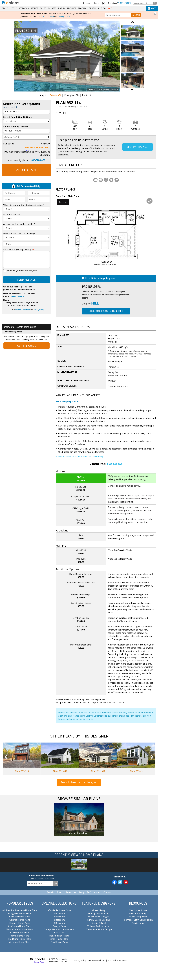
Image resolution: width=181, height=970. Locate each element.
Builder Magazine (138, 916)
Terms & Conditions (45, 16)
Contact (107, 892)
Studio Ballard (99, 923)
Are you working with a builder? (19, 224)
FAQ (89, 892)
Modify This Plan (137, 147)
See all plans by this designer (79, 782)
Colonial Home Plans (19, 919)
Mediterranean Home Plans (19, 929)
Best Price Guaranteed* (37, 147)
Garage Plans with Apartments (59, 929)
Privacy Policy (64, 16)
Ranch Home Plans (19, 935)
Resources (71, 892)
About (97, 892)
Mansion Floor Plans (59, 935)
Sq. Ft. (43, 8)
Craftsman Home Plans (19, 926)
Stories (34, 8)
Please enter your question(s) (18, 249)
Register (86, 3)
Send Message (26, 279)
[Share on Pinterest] (116, 180)
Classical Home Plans (19, 916)
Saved (153, 8)
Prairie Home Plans (19, 932)
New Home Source (138, 910)
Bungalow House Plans (19, 913)
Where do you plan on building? (20, 233)
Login (96, 3)
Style (14, 8)
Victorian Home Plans (19, 942)
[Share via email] (95, 180)
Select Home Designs (98, 916)
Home (58, 106)
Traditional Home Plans (19, 938)
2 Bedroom (59, 916)
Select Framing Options (15, 126)
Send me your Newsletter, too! (22, 270)
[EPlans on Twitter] (120, 882)
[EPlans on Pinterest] (126, 882)
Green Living (98, 910)
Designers (94, 8)
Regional (82, 8)
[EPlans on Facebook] (114, 882)
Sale (110, 8)
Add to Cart (26, 170)
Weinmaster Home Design (99, 929)
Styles (60, 892)
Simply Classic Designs (98, 919)
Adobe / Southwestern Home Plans (19, 910)
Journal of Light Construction (138, 919)
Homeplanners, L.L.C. (98, 913)
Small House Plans (59, 938)
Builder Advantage (138, 913)
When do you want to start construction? (23, 205)
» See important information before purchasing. (79, 456)
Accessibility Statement (117, 960)
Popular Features (67, 8)
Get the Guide (26, 345)
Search (5, 8)
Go (155, 3)
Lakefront (59, 932)
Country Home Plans (78, 106)
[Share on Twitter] (111, 180)
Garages (52, 8)
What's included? (10, 107)
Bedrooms (24, 8)
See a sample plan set (67, 401)
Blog (103, 8)
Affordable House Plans (59, 910)
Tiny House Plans (59, 942)
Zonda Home (138, 923)
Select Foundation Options (17, 117)
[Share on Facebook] (106, 180)
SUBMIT (136, 15)
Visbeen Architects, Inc (98, 926)
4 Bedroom (59, 923)
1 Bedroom (59, 913)
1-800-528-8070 (124, 3)
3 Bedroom (59, 919)
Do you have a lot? (12, 214)
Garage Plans (59, 926)
